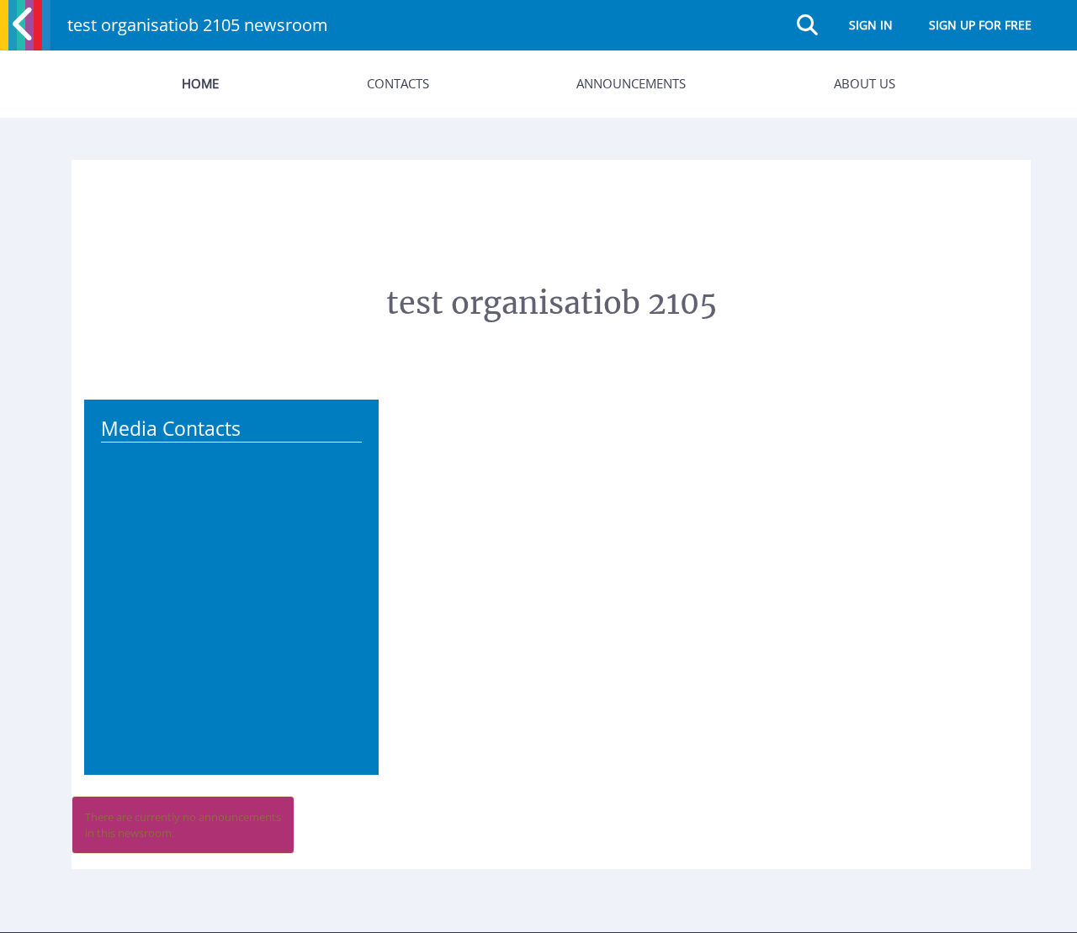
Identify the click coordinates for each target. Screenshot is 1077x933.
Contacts (398, 83)
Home (200, 83)
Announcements (631, 83)
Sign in (871, 25)
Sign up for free (980, 25)
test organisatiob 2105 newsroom (197, 24)
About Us (864, 83)
